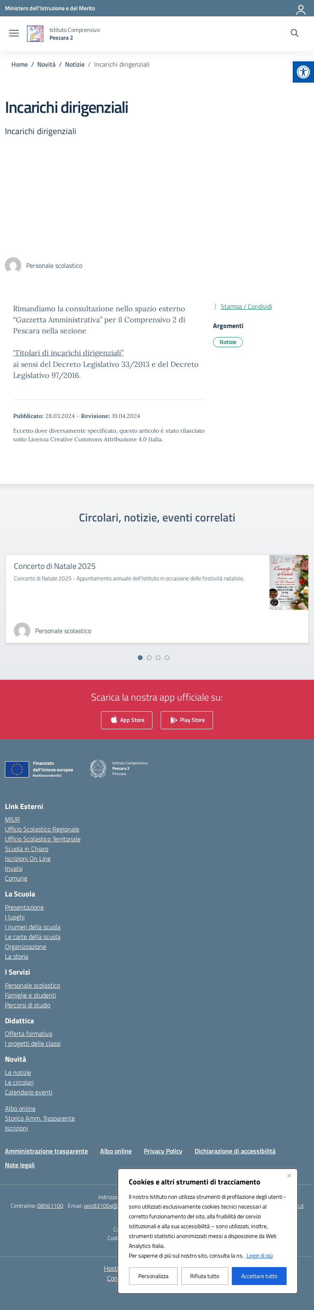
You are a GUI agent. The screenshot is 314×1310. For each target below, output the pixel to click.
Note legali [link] (20, 1165)
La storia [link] (16, 956)
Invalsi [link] (13, 868)
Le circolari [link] (19, 1082)
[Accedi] (301, 8)
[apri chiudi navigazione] (14, 34)
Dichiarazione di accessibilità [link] (235, 1151)
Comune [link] (16, 878)
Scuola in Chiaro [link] (26, 849)
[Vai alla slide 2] (149, 657)
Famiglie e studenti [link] (30, 995)
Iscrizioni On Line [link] (28, 858)
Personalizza (153, 1276)
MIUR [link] (12, 819)
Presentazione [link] (24, 907)
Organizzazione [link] (25, 946)
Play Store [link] (192, 719)
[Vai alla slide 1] (140, 657)
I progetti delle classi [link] (33, 1043)
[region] (208, 1231)
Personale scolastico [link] (32, 985)
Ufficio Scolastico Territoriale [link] (43, 839)
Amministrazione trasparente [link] (46, 1151)
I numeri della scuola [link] (33, 927)
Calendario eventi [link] (28, 1092)
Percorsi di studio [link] (27, 1005)
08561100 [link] (50, 1205)
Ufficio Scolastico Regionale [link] (42, 829)
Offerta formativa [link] (28, 1033)
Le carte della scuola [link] (33, 936)
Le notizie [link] (18, 1072)
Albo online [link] (20, 1108)
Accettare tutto (259, 1276)
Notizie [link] (228, 341)
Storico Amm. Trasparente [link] (40, 1118)
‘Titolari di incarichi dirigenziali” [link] (68, 352)
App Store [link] (131, 719)
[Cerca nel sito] (294, 34)
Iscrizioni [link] (16, 1128)
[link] (303, 72)
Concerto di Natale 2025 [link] (54, 566)
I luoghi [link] (15, 917)
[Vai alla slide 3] (158, 657)
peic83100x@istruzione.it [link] (115, 1205)
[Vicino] (289, 1175)
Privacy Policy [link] (163, 1151)
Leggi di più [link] (260, 1255)
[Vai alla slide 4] (167, 657)
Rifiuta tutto (204, 1276)
